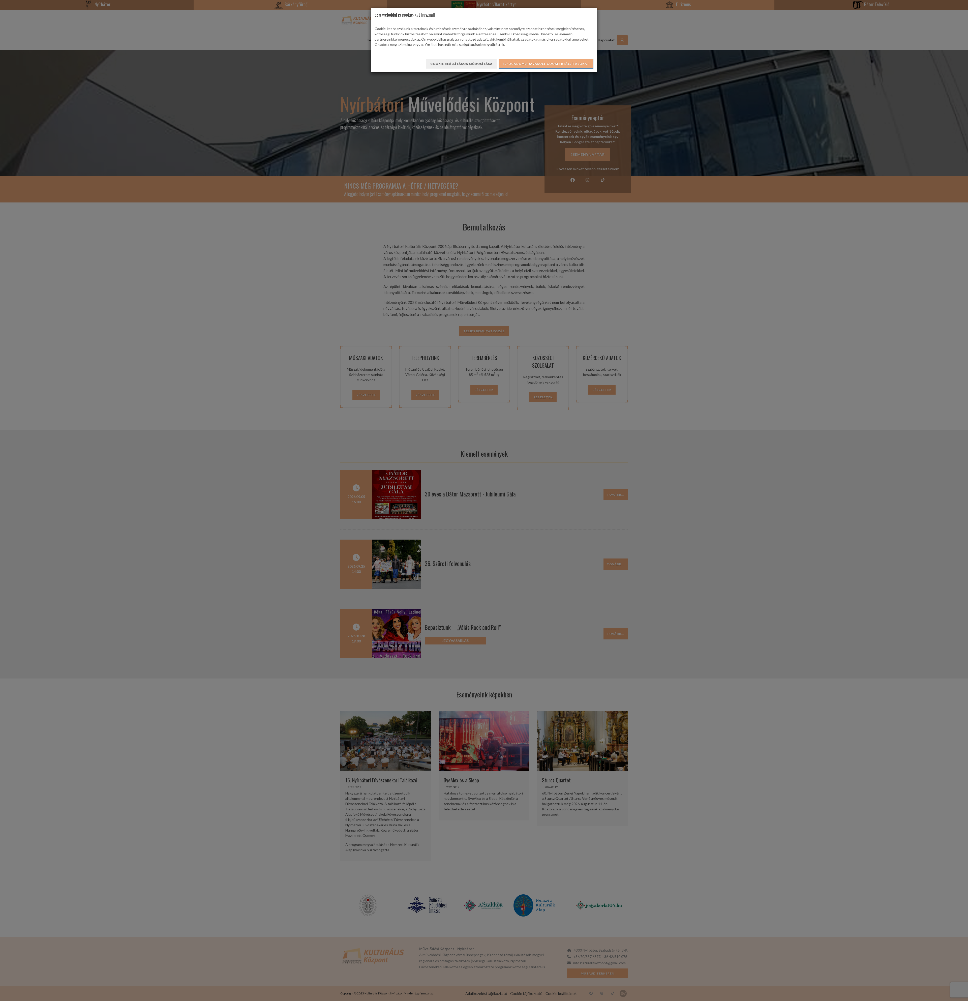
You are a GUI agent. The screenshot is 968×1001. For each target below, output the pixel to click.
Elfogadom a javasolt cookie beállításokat (546, 64)
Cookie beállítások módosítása (461, 64)
